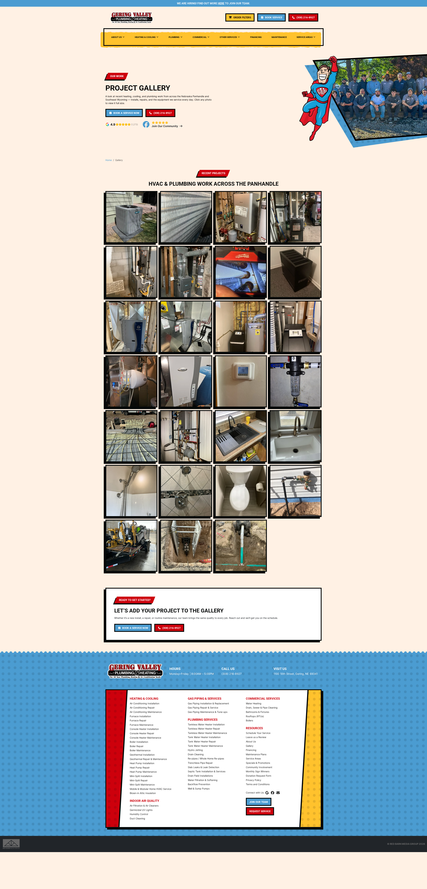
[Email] (278, 792)
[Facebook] (273, 792)
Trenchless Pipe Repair (200, 763)
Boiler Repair (136, 746)
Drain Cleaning (196, 754)
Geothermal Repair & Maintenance (148, 759)
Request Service (260, 811)
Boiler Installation (139, 742)
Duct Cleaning (137, 818)
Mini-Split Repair (139, 780)
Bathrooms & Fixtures (257, 712)
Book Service (273, 17)
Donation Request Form (258, 775)
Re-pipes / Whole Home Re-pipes (206, 758)
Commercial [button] (200, 37)
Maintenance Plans (256, 754)
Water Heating (253, 703)
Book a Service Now (126, 113)
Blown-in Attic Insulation (143, 793)
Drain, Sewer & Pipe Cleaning (262, 707)
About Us (251, 741)
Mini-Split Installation (141, 776)
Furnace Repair (138, 720)
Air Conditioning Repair (142, 707)
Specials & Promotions (258, 763)
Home (108, 160)
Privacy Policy (253, 780)
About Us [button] (116, 37)
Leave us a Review (256, 737)
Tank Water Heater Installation (204, 737)
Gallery (249, 746)
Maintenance (279, 37)
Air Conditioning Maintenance (146, 712)
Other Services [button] (228, 37)
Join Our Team (258, 802)
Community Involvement (259, 767)
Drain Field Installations (200, 775)
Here (221, 3)
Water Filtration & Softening (203, 780)
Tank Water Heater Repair (202, 741)
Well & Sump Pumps (198, 788)
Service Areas (253, 758)
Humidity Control (139, 814)
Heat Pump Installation (142, 763)
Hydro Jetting (195, 750)
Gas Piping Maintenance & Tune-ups (207, 712)
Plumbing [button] (174, 37)
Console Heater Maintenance (145, 737)
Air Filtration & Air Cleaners (144, 805)
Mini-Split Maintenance (142, 784)
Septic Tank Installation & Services (206, 771)
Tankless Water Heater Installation (206, 724)
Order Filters (242, 17)
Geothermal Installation (142, 754)
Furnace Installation (140, 716)
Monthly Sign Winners (257, 771)
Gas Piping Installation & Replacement (208, 703)
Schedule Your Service (258, 733)
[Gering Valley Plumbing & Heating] (132, 17)
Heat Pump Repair (140, 767)
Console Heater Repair (142, 733)
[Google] (267, 792)
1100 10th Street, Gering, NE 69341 (296, 674)
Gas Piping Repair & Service (203, 707)
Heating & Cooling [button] (145, 37)
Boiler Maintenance (140, 750)
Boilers (249, 720)
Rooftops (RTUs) (255, 716)
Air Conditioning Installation (144, 703)
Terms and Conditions (258, 784)
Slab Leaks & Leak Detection (203, 767)
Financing (256, 37)
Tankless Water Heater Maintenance (207, 733)
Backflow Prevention (199, 784)
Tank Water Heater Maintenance (205, 746)
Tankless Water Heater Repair (204, 728)
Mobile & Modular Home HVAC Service (150, 789)
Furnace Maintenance (141, 725)
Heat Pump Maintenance (143, 771)
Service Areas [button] (305, 37)
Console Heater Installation (144, 729)
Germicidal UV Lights (141, 810)
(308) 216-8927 (305, 17)
